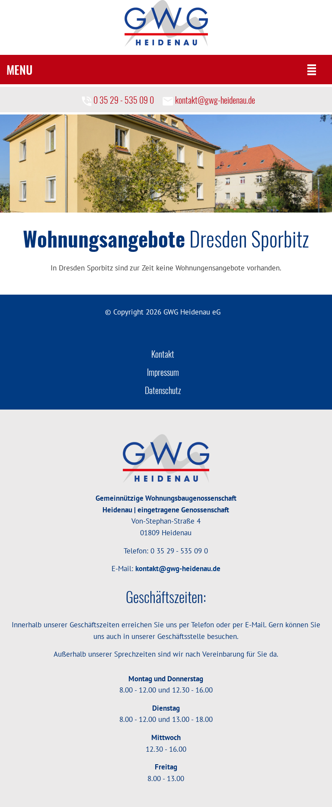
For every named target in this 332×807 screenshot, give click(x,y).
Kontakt (162, 354)
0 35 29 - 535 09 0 (123, 99)
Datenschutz (163, 391)
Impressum (163, 372)
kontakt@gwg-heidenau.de (214, 99)
